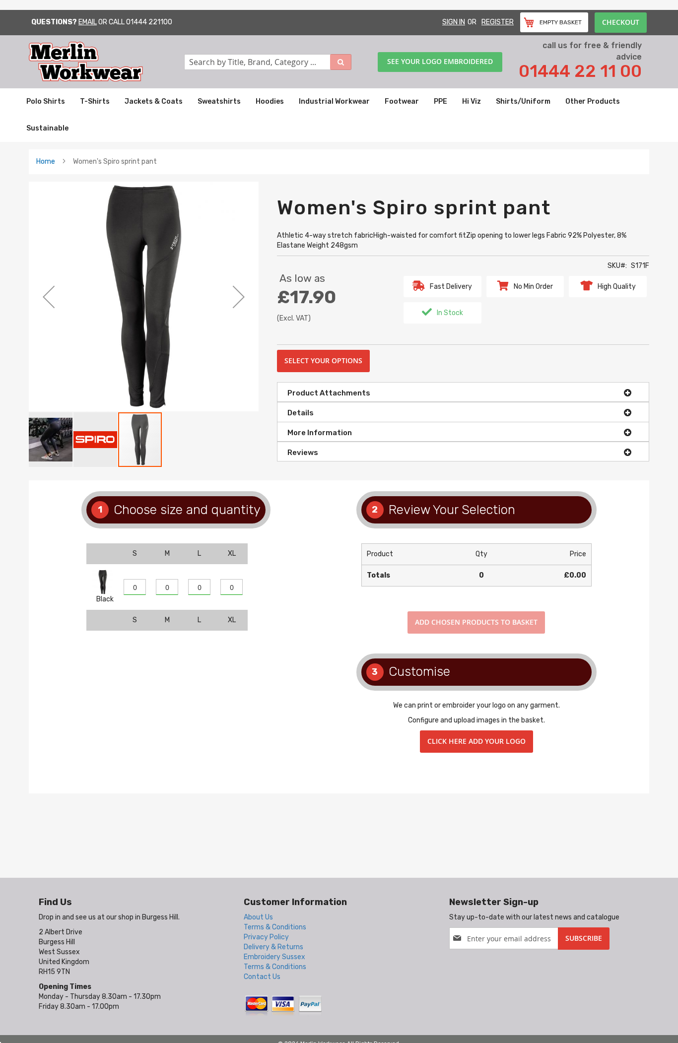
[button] (48, 296)
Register (497, 22)
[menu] (339, 115)
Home (45, 161)
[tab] (463, 392)
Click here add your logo (476, 741)
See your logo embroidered (440, 61)
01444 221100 (149, 22)
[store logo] (106, 62)
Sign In (453, 22)
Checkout (620, 22)
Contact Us (262, 977)
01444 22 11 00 (580, 71)
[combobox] (268, 62)
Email (87, 22)
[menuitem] (45, 102)
